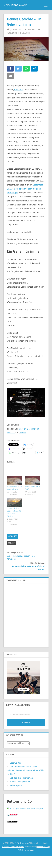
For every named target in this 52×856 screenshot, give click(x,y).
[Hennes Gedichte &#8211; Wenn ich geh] (14, 480)
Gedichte (18, 89)
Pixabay (22, 432)
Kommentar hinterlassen (18, 33)
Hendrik (31, 29)
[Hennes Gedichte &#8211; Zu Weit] (32, 480)
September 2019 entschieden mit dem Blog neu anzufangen (25, 188)
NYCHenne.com (22, 843)
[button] (26, 402)
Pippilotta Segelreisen (20, 781)
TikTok (20, 850)
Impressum (30, 850)
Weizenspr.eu (16, 785)
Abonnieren (26, 722)
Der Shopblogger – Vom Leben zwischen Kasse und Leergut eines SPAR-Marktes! (25, 770)
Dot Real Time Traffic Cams (22, 777)
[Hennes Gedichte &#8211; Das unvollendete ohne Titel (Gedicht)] (14, 502)
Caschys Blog (15, 762)
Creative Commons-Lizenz (13, 846)
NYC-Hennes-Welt (15, 5)
